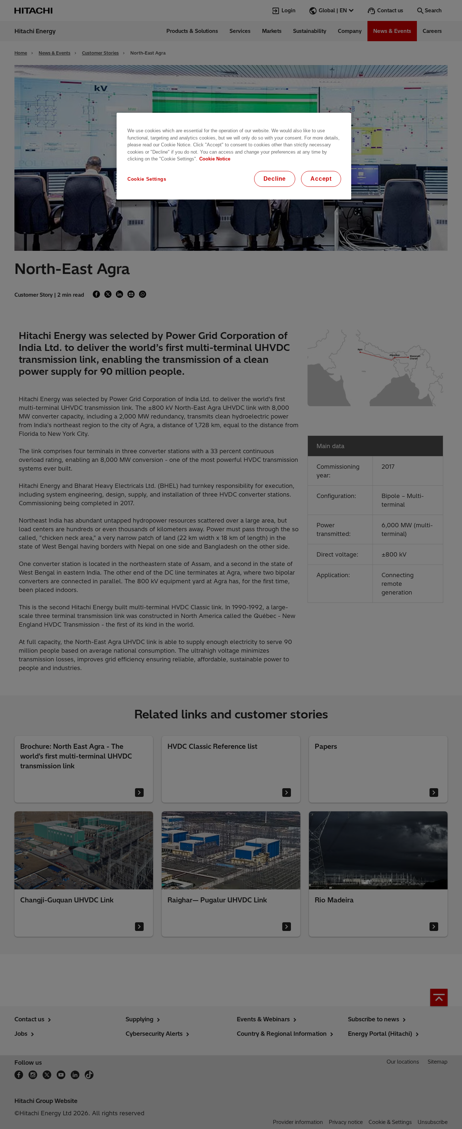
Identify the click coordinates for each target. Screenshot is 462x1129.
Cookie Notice (214, 159)
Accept (321, 179)
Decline (274, 179)
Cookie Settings (146, 179)
